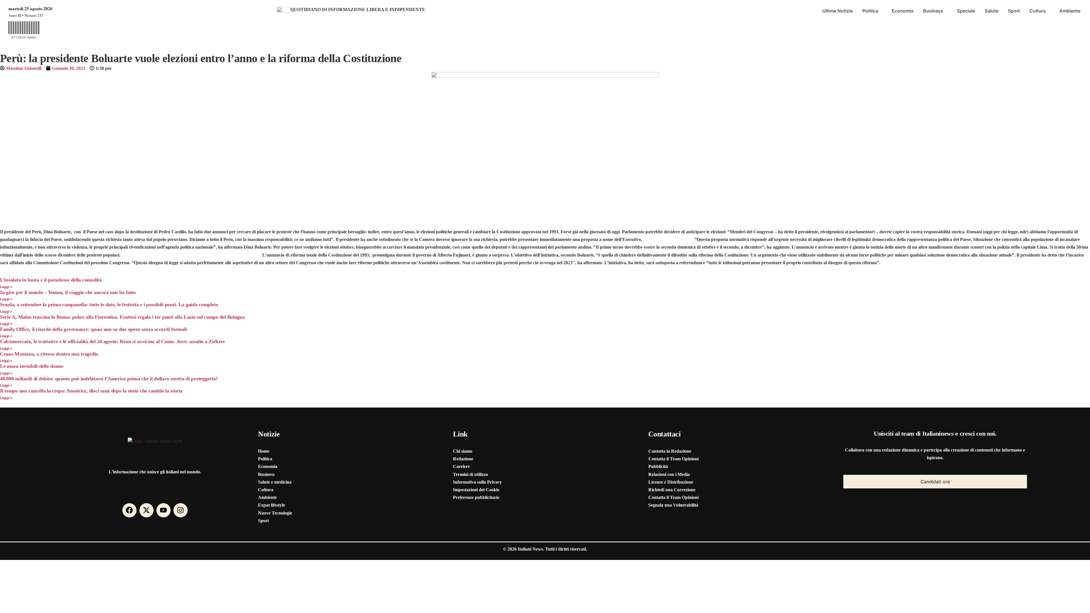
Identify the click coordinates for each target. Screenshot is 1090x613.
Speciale (966, 11)
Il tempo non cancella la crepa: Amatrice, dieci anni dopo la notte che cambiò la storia (91, 391)
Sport (1014, 11)
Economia (902, 11)
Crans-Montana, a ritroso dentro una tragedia (49, 354)
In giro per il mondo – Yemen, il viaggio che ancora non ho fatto (68, 292)
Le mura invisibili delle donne (31, 366)
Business (933, 11)
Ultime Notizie (837, 11)
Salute (991, 11)
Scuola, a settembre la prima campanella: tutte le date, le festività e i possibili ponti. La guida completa (109, 304)
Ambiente (1069, 11)
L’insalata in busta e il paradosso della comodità (51, 280)
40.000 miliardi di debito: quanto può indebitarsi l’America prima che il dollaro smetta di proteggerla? (109, 378)
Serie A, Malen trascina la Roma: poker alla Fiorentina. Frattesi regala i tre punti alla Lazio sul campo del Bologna (122, 317)
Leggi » (6, 287)
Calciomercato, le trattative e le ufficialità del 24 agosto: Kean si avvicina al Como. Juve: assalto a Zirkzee (112, 341)
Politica (870, 11)
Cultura (1038, 11)
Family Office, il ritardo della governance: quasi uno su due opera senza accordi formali (93, 329)
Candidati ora (935, 481)
